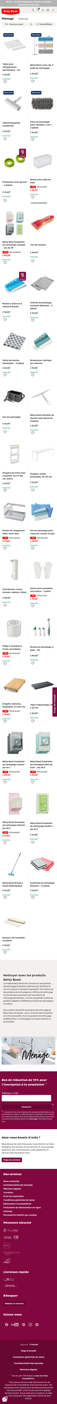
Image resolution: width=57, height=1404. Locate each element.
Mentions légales (12, 1189)
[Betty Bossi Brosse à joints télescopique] (14, 864)
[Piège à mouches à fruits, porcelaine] (14, 627)
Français (33, 1344)
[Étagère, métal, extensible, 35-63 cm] (42, 454)
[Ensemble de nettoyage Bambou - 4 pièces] (42, 864)
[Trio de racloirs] (42, 223)
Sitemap (7, 1211)
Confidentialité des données (18, 1185)
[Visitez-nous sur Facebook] (6, 1325)
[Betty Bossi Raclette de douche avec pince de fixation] (42, 396)
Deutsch (24, 1344)
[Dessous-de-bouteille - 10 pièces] (14, 919)
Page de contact (11, 1160)
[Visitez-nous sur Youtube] (14, 1325)
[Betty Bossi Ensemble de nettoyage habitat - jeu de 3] (14, 803)
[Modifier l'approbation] (5, 1399)
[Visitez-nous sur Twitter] (37, 1325)
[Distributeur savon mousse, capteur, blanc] (14, 569)
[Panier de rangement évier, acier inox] (14, 512)
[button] (42, 10)
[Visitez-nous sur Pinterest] (23, 1325)
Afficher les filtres (55, 703)
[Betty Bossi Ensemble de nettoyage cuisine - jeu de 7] (14, 743)
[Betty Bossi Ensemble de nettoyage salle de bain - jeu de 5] (42, 743)
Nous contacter (11, 1181)
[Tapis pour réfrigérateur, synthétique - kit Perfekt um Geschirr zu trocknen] (14, 45)
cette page (32, 1119)
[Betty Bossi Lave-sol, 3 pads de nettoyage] (42, 45)
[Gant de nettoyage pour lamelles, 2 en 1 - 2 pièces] (42, 103)
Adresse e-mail (10, 1093)
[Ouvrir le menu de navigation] (52, 10)
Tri (14, 24)
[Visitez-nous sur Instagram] (30, 1325)
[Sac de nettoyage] (14, 396)
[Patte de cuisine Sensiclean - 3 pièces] (14, 341)
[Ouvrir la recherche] (32, 10)
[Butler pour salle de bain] (42, 161)
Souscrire (26, 1107)
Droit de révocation (13, 1196)
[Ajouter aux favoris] (4, 81)
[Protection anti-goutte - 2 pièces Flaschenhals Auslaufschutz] (14, 161)
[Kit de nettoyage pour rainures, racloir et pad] (42, 512)
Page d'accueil (28, 1351)
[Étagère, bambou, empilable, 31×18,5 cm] (14, 685)
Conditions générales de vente (19, 1200)
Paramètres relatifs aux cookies (20, 1215)
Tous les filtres (45, 24)
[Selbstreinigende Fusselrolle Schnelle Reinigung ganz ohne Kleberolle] (14, 103)
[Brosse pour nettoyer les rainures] (42, 341)
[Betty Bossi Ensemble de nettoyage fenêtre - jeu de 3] (42, 803)
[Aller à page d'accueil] (11, 11)
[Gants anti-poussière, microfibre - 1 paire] (42, 569)
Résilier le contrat (14, 1303)
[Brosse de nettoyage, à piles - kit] (42, 627)
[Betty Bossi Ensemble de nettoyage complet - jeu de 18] (14, 223)
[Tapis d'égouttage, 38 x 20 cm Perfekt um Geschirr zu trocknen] (42, 685)
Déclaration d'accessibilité (17, 1204)
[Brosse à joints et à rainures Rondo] (14, 284)
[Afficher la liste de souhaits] (37, 10)
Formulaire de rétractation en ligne (22, 1207)
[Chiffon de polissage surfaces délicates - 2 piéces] (42, 284)
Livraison (8, 1192)
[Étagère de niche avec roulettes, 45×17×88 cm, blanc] (14, 454)
